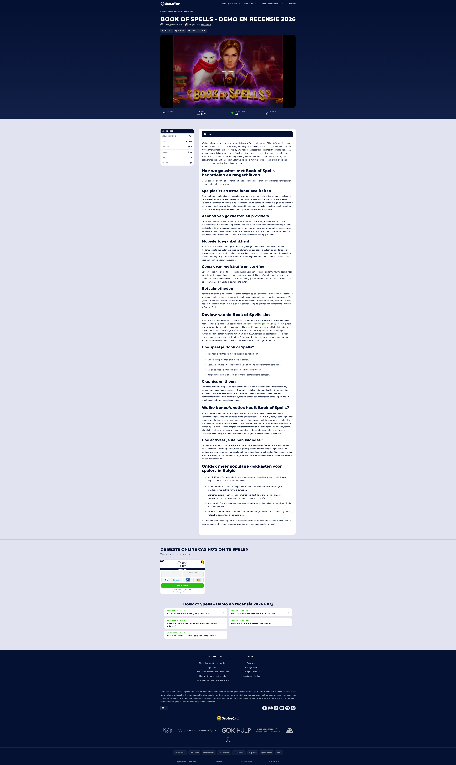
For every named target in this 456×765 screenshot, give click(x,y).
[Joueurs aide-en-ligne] (197, 730)
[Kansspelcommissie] (167, 730)
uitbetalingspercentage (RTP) (256, 324)
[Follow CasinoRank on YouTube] (281, 708)
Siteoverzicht (274, 761)
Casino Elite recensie (182, 589)
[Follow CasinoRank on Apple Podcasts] (293, 708)
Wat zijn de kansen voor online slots (212, 671)
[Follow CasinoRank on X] (276, 708)
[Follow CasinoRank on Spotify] (287, 708)
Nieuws (292, 4)
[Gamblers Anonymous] (289, 730)
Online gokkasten (230, 4)
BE (163, 708)
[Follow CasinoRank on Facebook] (264, 708)
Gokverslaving (246, 761)
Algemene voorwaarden (186, 761)
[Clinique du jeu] (268, 730)
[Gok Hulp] (236, 730)
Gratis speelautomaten (272, 4)
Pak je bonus (182, 585)
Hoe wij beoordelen (251, 671)
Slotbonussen (250, 4)
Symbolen (212, 667)
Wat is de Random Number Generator (213, 680)
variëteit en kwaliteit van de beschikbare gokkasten (228, 221)
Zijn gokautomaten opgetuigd (212, 663)
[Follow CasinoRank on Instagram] (270, 708)
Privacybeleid (251, 667)
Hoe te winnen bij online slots (212, 676)
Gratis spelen (228, 71)
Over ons (251, 663)
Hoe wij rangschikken (250, 676)
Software (276, 143)
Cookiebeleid (218, 761)
